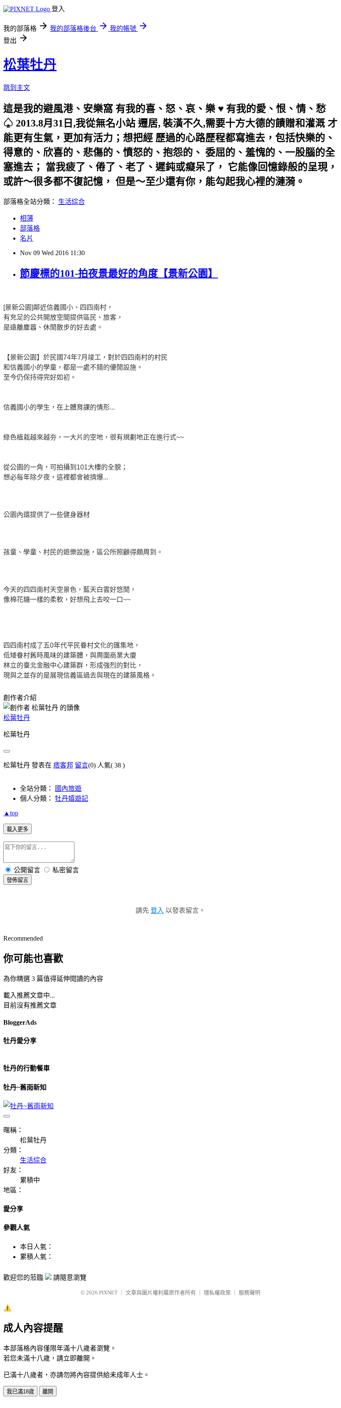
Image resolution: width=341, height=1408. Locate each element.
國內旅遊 (68, 788)
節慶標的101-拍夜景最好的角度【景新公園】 (119, 273)
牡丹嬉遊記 (71, 798)
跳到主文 (16, 87)
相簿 (26, 218)
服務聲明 (249, 1292)
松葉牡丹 (30, 64)
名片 (26, 238)
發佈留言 (17, 880)
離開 (47, 1391)
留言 (81, 765)
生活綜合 (71, 201)
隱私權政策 (217, 1292)
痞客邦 (63, 765)
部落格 (30, 228)
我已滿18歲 (20, 1391)
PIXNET (108, 1292)
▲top (10, 813)
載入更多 (17, 829)
